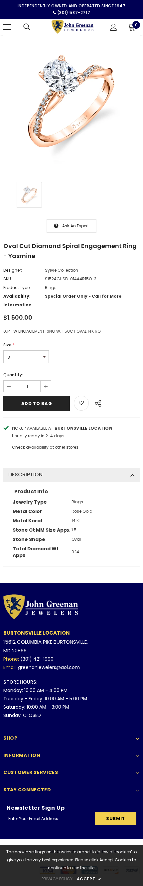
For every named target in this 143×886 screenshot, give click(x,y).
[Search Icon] (26, 27)
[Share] (96, 402)
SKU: (7, 279)
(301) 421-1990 (37, 659)
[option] (71, 103)
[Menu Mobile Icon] (7, 27)
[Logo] (72, 27)
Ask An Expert (75, 226)
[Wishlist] (81, 403)
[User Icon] (113, 27)
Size (9, 345)
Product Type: (17, 287)
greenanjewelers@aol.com (49, 667)
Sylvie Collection (61, 270)
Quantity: (13, 375)
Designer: (12, 270)
